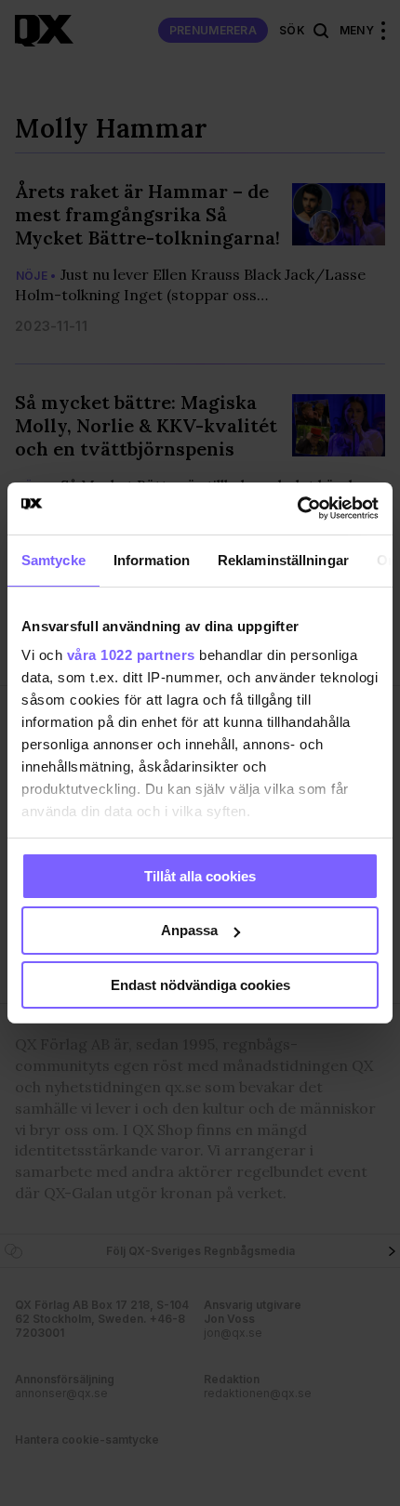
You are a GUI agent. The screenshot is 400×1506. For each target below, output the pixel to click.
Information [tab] (151, 559)
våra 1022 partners (131, 655)
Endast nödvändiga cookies (200, 985)
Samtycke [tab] (53, 559)
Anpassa (189, 930)
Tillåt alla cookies (200, 875)
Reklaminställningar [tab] (283, 559)
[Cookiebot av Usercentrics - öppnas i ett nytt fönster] (297, 508)
